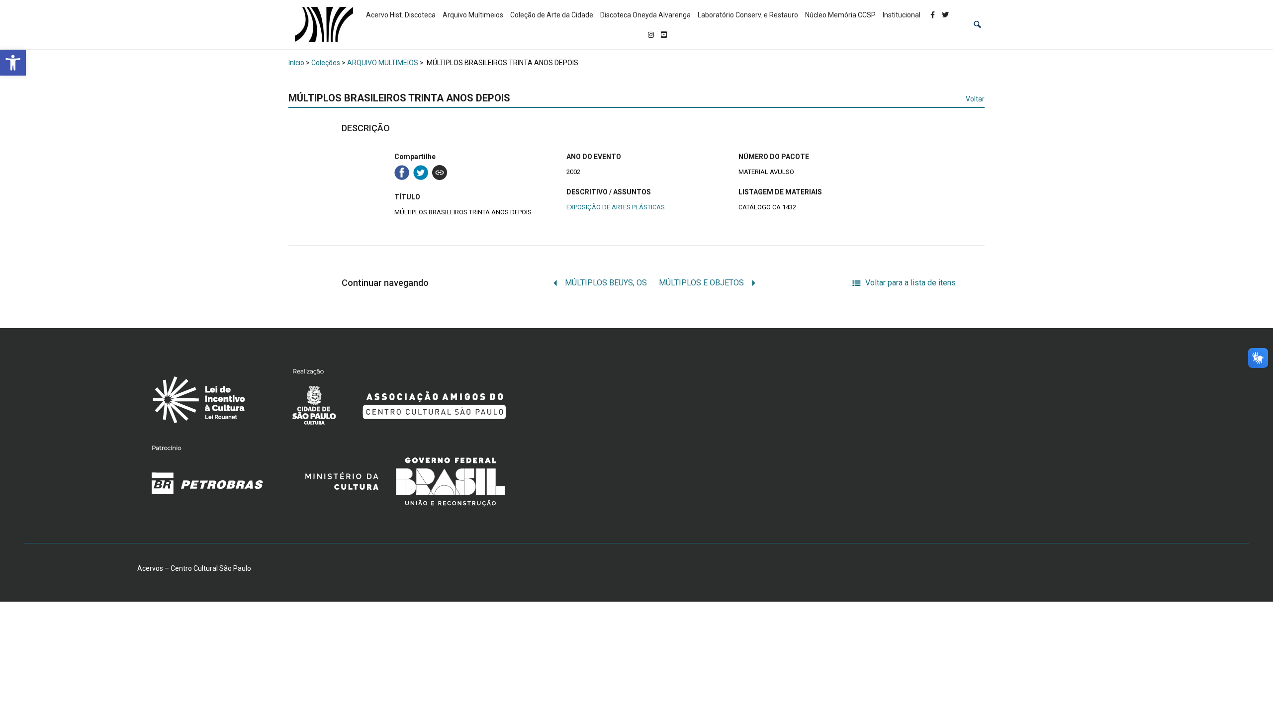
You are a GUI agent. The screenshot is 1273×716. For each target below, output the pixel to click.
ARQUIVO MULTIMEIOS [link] (382, 63)
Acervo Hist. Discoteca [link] (401, 15)
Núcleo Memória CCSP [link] (840, 15)
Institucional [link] (901, 15)
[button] (977, 24)
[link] (13, 63)
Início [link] (296, 63)
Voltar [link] (975, 99)
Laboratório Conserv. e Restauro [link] (748, 15)
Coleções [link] (325, 63)
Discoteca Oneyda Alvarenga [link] (645, 15)
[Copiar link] (439, 172)
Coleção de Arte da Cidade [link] (551, 15)
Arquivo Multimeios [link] (473, 15)
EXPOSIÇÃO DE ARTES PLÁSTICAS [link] (615, 207)
